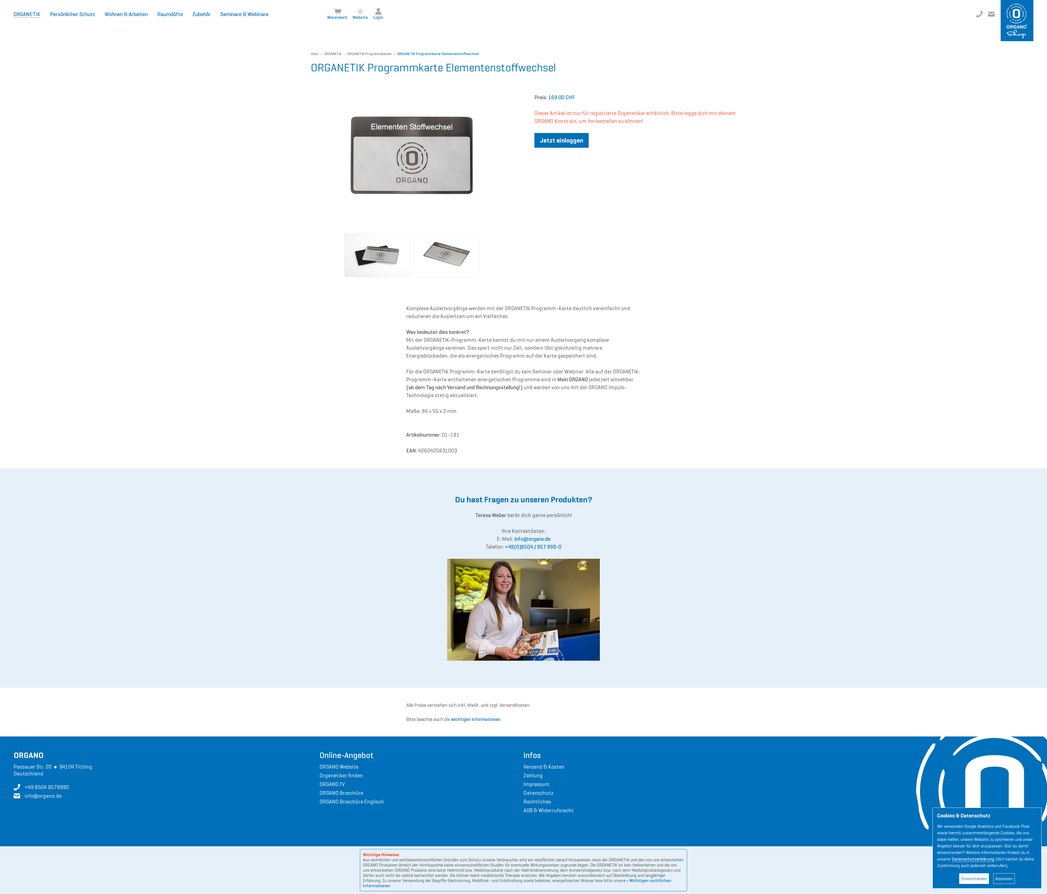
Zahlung (533, 775)
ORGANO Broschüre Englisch (352, 801)
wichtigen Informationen (475, 719)
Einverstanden (974, 878)
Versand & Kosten (544, 766)
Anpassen (1004, 878)
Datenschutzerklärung (973, 859)
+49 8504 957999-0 (979, 14)
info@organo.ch (991, 14)
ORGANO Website (339, 766)
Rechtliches (537, 801)
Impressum (536, 784)
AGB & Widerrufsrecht (549, 810)
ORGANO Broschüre (341, 793)
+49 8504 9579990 (47, 787)
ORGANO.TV (332, 784)
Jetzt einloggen (561, 140)
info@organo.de (532, 539)
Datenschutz (538, 793)
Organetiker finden (341, 775)
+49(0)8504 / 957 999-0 (533, 546)
